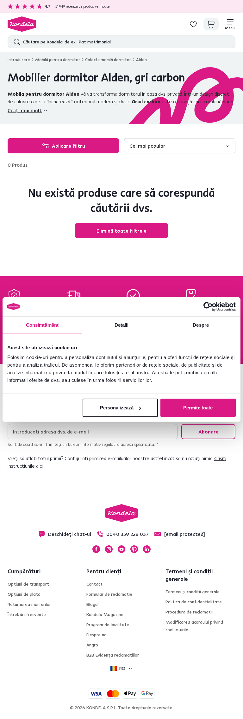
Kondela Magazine (104, 614)
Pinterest (134, 549)
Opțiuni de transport (28, 584)
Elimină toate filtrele (121, 231)
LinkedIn (147, 549)
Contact (94, 584)
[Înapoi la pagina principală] (22, 24)
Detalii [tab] (122, 324)
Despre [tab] (201, 324)
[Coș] (211, 24)
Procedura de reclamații (189, 612)
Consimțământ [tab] (42, 324)
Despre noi (97, 635)
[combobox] (179, 145)
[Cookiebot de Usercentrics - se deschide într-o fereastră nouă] (208, 306)
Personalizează (117, 407)
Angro (92, 645)
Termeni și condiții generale (192, 591)
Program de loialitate (107, 624)
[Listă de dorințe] (193, 24)
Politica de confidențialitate (193, 602)
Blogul (92, 604)
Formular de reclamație (109, 594)
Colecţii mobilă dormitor (108, 59)
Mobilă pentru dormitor (57, 59)
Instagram (109, 549)
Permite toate (198, 407)
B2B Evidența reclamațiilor (112, 655)
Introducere (19, 59)
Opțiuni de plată (24, 594)
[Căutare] (15, 41)
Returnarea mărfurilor (29, 604)
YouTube (121, 549)
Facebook (96, 549)
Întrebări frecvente (27, 614)
